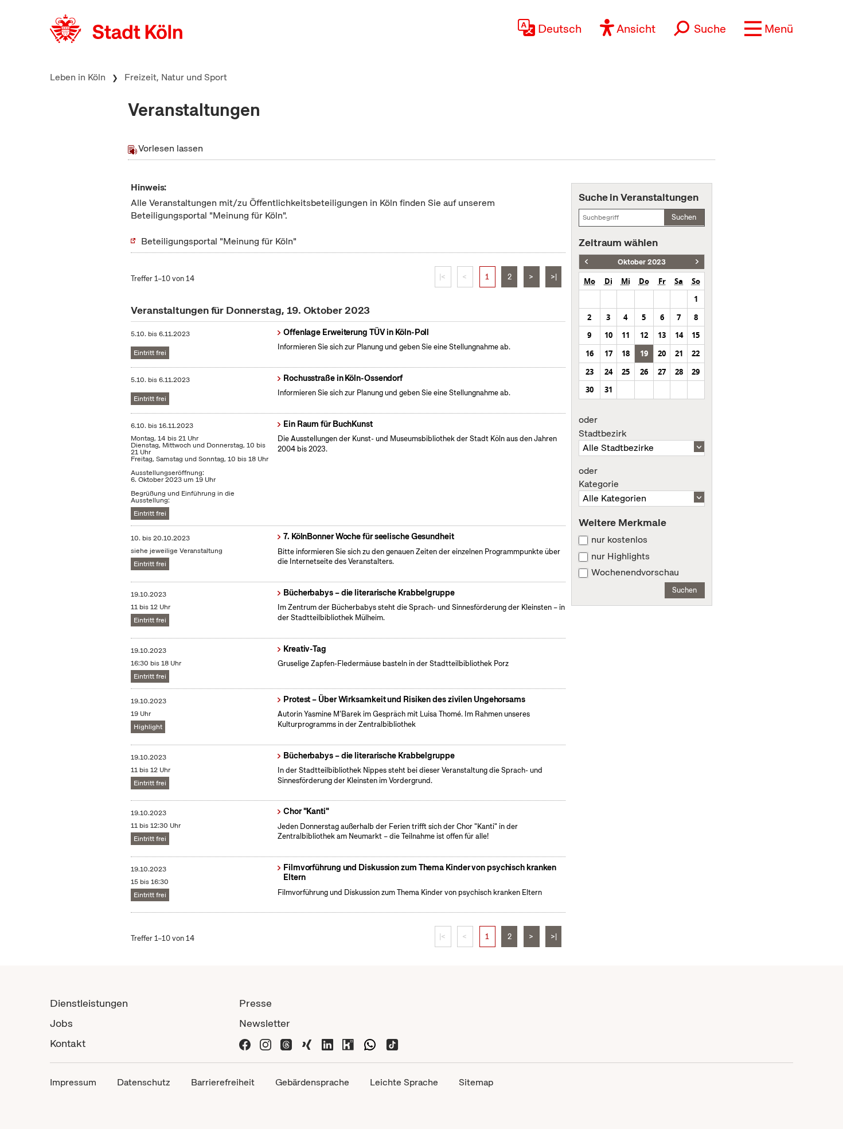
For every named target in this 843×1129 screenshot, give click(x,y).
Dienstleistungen (89, 1003)
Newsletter (264, 1023)
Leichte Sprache (404, 1082)
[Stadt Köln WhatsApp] (370, 1043)
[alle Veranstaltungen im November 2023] (697, 262)
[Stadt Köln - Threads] (286, 1043)
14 (679, 335)
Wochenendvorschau (635, 572)
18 (626, 353)
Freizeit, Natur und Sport (175, 77)
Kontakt (67, 1043)
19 (644, 353)
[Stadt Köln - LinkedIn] (327, 1043)
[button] (768, 28)
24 (608, 372)
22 (696, 353)
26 (644, 372)
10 (608, 335)
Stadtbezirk (602, 426)
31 (608, 389)
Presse (255, 1003)
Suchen (684, 217)
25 (626, 372)
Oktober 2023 (642, 262)
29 (696, 372)
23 (590, 372)
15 (696, 335)
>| (554, 277)
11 (626, 335)
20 (662, 353)
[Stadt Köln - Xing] (307, 1043)
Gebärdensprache (312, 1082)
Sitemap (476, 1082)
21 (679, 353)
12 (644, 335)
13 (662, 335)
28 (679, 372)
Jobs (61, 1023)
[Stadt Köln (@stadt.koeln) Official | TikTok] (392, 1043)
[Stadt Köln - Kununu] (348, 1043)
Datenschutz (143, 1082)
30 (590, 389)
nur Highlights (620, 556)
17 (608, 353)
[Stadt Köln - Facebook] (245, 1043)
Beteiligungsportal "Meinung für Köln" (218, 241)
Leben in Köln (78, 77)
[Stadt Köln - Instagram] (265, 1043)
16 (590, 353)
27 (662, 372)
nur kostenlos (619, 539)
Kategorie (599, 477)
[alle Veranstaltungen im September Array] (586, 262)
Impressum (73, 1082)
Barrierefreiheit (223, 1082)
